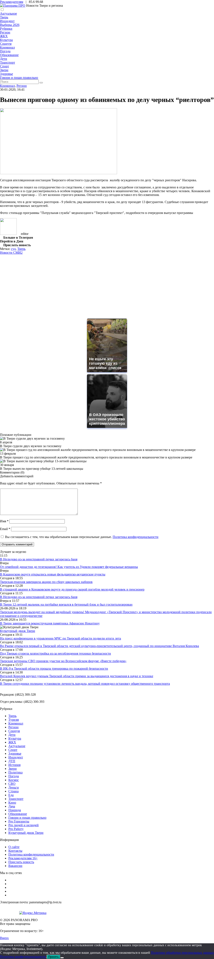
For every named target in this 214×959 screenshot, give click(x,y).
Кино (12, 802)
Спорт (4, 66)
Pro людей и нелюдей (23, 825)
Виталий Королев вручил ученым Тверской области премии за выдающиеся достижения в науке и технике (76, 676)
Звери (4, 70)
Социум (5, 43)
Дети (3, 59)
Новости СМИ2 (11, 252)
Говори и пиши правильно (19, 77)
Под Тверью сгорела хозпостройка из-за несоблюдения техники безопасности (55, 653)
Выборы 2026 (9, 25)
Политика (15, 772)
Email (5, 529)
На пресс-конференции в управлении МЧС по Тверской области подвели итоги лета (60, 638)
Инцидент (7, 21)
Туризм (13, 719)
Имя (4, 521)
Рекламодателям (11, 2)
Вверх (4, 938)
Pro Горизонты (18, 821)
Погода (5, 51)
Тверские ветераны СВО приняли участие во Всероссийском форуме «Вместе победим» (63, 661)
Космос (13, 780)
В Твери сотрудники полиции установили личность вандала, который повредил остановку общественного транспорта (85, 683)
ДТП (11, 761)
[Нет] (62, 957)
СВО (11, 783)
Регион (5, 32)
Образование (9, 55)
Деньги (13, 787)
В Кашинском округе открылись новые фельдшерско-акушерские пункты (52, 574)
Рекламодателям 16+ (23, 858)
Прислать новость (21, 862)
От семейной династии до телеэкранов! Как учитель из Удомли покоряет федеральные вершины (69, 567)
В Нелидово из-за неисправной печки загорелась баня (38, 559)
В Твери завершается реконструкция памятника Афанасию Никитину (50, 623)
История (14, 765)
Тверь (4, 17)
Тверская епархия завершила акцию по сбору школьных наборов (46, 582)
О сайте (13, 847)
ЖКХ (4, 36)
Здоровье (6, 74)
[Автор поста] (8, 234)
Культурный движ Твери (25, 832)
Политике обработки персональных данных (182, 952)
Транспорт (7, 62)
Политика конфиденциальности (135, 537)
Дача (11, 806)
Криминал (7, 47)
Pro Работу (16, 829)
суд (13, 249)
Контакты (15, 850)
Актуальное (8, 13)
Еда (11, 795)
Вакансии (15, 866)
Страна (13, 791)
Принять (53, 956)
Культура (6, 40)
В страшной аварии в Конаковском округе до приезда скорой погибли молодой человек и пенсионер (72, 589)
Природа (14, 810)
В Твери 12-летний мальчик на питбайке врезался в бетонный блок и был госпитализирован (66, 604)
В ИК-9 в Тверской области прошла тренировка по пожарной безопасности (54, 668)
